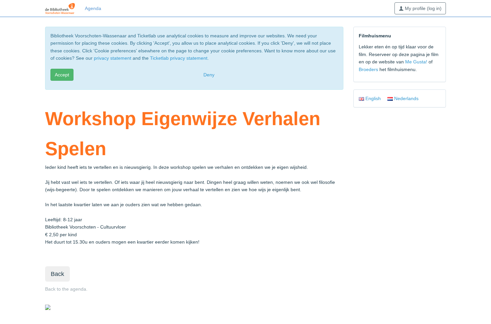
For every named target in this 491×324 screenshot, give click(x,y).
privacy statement (112, 58)
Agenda (93, 8)
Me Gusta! (416, 61)
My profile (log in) (422, 8)
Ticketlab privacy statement (178, 58)
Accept (62, 74)
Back (57, 274)
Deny (208, 74)
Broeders (368, 69)
